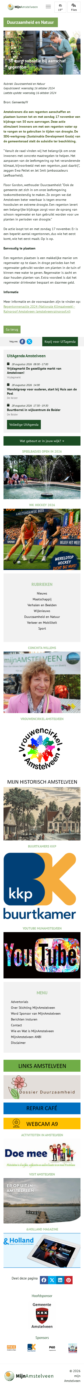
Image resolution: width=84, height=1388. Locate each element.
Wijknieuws (42, 611)
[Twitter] (29, 341)
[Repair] (42, 1108)
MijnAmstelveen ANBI (26, 1037)
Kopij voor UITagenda (60, 341)
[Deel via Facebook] (44, 1280)
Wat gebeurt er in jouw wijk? (41, 441)
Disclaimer (18, 1043)
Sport (42, 628)
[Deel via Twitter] (52, 1280)
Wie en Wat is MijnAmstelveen (32, 1031)
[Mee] (11, 1348)
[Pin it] (68, 1280)
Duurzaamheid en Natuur (29, 84)
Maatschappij (42, 599)
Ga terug (12, 329)
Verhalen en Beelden (42, 605)
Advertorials (19, 1002)
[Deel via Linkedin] (60, 1280)
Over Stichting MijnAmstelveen (33, 1008)
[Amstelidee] (72, 1348)
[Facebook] (22, 341)
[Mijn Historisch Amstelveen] (42, 809)
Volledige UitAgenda (23, 424)
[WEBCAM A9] (42, 1123)
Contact (16, 1025)
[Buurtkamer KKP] (32, 1348)
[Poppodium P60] (52, 1348)
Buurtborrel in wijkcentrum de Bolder (33, 410)
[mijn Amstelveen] (22, 7)
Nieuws (42, 593)
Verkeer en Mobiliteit (42, 622)
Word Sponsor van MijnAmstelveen (36, 1013)
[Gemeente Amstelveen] (42, 1315)
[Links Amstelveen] (42, 1065)
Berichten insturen (24, 1019)
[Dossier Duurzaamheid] (42, 1087)
